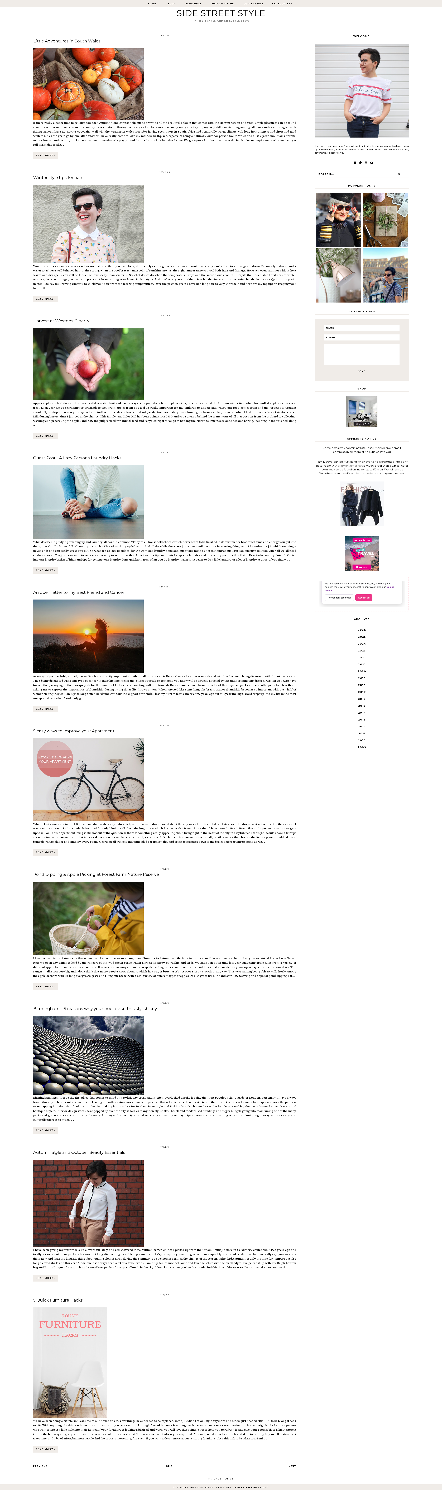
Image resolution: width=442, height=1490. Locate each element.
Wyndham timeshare (362, 473)
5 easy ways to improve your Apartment (73, 730)
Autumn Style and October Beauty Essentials (79, 1152)
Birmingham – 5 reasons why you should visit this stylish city (95, 1008)
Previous (40, 1466)
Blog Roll (193, 3)
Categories (281, 3)
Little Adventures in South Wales (66, 40)
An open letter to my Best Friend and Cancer (78, 592)
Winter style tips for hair (57, 177)
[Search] (399, 174)
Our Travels (253, 3)
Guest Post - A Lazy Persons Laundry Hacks (77, 457)
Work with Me (223, 3)
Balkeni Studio (257, 1487)
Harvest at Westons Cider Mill (63, 320)
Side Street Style (221, 13)
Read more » (45, 155)
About (171, 3)
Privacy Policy (221, 1478)
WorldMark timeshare (349, 465)
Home (152, 3)
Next (292, 1466)
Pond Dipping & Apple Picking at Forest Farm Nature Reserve (96, 874)
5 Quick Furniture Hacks (58, 1300)
